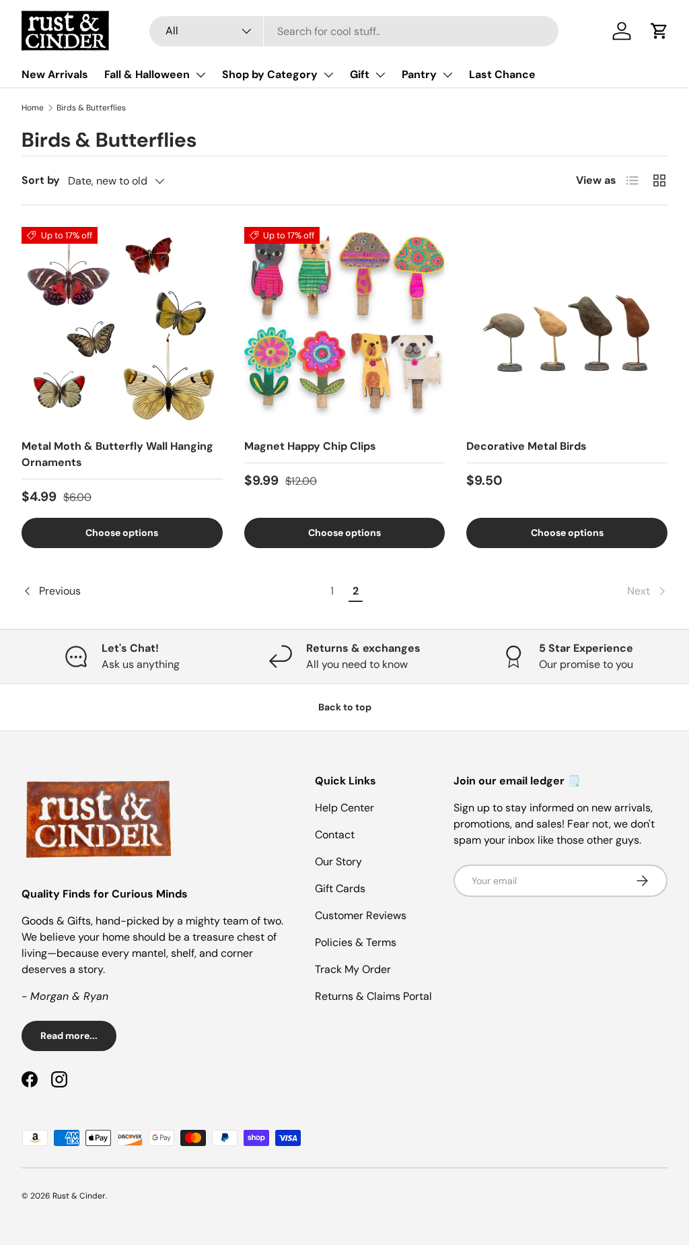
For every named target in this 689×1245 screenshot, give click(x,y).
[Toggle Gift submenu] (380, 75)
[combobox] (354, 31)
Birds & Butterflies (91, 107)
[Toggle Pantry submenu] (447, 75)
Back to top (344, 707)
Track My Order (353, 969)
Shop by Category (270, 74)
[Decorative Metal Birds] (566, 327)
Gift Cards (340, 888)
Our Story (338, 861)
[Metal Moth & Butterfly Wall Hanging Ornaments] (122, 327)
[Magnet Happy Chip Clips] (344, 327)
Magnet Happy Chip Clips (310, 446)
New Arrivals (55, 74)
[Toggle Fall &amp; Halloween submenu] (200, 75)
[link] (517, 591)
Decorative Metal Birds (526, 446)
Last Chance (502, 74)
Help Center (344, 808)
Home (33, 107)
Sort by (41, 180)
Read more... (69, 1036)
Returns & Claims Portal (373, 996)
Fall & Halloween (147, 74)
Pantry (419, 74)
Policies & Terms (355, 942)
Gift (359, 74)
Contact (335, 835)
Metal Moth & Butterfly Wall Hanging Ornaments (117, 454)
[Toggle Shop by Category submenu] (328, 75)
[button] (659, 31)
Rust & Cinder (79, 1195)
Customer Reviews (360, 915)
